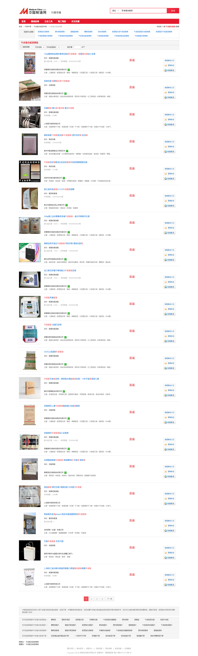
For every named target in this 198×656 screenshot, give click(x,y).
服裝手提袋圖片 (70, 625)
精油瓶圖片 (103, 625)
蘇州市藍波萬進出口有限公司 (54, 151)
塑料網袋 (125, 620)
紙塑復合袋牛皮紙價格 (120, 32)
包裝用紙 (52, 85)
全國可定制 (53, 324)
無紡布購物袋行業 (156, 636)
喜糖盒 (136, 620)
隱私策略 (108, 648)
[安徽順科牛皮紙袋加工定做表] (30, 442)
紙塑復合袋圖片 (87, 625)
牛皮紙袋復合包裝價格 (142, 32)
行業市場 (56, 12)
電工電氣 (62, 21)
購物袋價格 (88, 32)
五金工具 (48, 21)
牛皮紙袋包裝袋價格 (65, 36)
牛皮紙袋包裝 (150, 620)
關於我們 (70, 648)
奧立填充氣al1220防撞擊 (59, 189)
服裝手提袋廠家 (70, 630)
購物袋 (53, 620)
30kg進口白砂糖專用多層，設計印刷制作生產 (67, 216)
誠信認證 (26, 47)
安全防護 (75, 21)
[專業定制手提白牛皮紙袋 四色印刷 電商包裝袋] (30, 252)
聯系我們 (80, 648)
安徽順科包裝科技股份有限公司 (55, 69)
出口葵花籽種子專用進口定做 (60, 270)
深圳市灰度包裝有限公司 (53, 178)
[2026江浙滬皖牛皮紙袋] (30, 361)
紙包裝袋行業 (110, 636)
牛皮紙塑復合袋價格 (45, 36)
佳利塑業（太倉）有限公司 (53, 530)
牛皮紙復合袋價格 (141, 36)
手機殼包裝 (93, 620)
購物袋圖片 (55, 625)
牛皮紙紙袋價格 (103, 36)
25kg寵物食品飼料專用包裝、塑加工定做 (69, 54)
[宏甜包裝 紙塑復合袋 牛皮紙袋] (30, 90)
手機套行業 (96, 636)
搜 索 (173, 10)
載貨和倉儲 (53, 193)
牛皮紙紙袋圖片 (166, 625)
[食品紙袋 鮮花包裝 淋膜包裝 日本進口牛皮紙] (30, 496)
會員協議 (118, 648)
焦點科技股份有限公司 (88, 653)
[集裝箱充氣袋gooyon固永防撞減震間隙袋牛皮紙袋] (30, 523)
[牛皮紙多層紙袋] (30, 306)
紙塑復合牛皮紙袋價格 (164, 32)
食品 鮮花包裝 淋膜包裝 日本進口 (62, 487)
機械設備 (35, 21)
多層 (50, 297)
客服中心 (89, 648)
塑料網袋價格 (60, 32)
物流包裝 (52, 139)
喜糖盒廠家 (158, 630)
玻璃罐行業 (141, 636)
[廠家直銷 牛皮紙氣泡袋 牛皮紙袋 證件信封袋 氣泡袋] (30, 144)
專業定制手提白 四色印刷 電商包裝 (63, 243)
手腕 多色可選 (53, 541)
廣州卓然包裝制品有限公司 (53, 259)
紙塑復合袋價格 (43, 32)
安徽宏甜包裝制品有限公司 (53, 93)
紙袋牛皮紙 (164, 620)
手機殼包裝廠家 (104, 630)
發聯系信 (171, 65)
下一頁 (109, 599)
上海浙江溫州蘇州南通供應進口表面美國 (67, 568)
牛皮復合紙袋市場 (40, 26)
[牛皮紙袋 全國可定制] (30, 333)
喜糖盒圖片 (132, 625)
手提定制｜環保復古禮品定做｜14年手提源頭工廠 (71, 378)
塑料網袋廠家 (143, 630)
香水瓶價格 (102, 32)
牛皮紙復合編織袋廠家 (124, 630)
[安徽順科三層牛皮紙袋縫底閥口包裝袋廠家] (30, 415)
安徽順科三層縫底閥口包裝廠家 (62, 406)
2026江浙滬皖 (53, 351)
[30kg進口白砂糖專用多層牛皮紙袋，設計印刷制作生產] (30, 225)
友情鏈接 (127, 648)
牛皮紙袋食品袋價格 (121, 36)
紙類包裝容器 (54, 58)
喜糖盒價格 (74, 32)
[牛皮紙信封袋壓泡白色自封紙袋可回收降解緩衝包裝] (30, 171)
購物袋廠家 (55, 630)
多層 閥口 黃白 (59, 108)
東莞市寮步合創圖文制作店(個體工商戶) (58, 554)
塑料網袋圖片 (118, 625)
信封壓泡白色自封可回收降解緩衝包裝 (65, 162)
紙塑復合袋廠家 (87, 630)
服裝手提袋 (66, 620)
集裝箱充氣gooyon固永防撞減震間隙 (65, 514)
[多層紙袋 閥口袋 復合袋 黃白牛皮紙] (30, 117)
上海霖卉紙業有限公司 (52, 124)
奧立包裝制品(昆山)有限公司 (54, 205)
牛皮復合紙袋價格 (32, 642)
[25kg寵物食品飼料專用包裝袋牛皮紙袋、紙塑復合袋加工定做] (29, 63)
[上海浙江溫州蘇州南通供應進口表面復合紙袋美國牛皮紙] (30, 577)
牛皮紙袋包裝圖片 (148, 625)
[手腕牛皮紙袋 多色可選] (30, 550)
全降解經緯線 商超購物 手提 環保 (64, 460)
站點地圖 (99, 648)
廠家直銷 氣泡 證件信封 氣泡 (66, 135)
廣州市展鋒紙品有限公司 (53, 391)
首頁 (24, 21)
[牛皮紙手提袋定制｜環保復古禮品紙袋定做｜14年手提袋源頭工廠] (30, 388)
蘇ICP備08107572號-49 (122, 653)
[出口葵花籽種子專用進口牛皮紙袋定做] (30, 279)
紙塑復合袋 (80, 620)
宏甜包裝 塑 (57, 81)
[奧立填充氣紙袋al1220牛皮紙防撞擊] (30, 198)
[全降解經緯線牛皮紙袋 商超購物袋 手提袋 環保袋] (30, 469)
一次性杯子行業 (80, 636)
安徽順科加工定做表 (56, 433)
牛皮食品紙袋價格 (85, 36)
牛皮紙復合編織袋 (109, 620)
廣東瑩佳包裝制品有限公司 (53, 472)
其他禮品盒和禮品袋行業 (60, 636)
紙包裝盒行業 (126, 636)
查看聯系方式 (169, 60)
